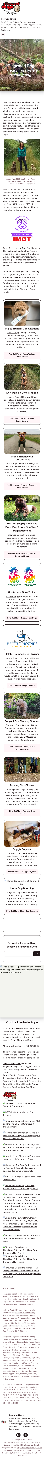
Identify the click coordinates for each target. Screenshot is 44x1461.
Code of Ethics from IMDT (18, 204)
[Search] (36, 953)
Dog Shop (30, 1087)
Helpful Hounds (23, 1084)
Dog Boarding (18, 1087)
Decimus (9, 1450)
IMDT (26, 195)
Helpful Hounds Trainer (20, 1323)
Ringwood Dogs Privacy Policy (29, 1447)
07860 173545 (32, 1045)
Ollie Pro (38, 1453)
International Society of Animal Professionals (19, 1316)
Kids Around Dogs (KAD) (21, 1320)
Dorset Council (26, 1304)
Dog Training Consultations (19, 1076)
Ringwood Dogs (8, 18)
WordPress (16, 1453)
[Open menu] (3, 34)
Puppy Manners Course (22, 731)
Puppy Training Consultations (17, 1075)
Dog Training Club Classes (23, 1081)
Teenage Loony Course (22, 736)
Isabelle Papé (20, 102)
